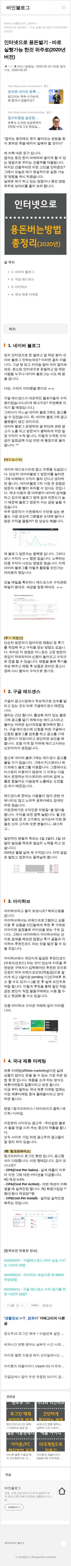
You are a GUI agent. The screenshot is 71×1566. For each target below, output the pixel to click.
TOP (63, 1543)
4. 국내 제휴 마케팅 (24, 294)
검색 (55, 7)
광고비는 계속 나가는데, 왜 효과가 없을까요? (23, 98)
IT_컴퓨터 (30, 1318)
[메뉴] (64, 7)
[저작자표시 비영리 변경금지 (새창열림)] (47, 1305)
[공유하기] (17, 1305)
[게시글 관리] (22, 1305)
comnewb (51, 1557)
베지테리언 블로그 (14, 1543)
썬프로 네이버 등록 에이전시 (24, 92)
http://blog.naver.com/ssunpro (25, 86)
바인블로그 (18, 7)
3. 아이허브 (19, 287)
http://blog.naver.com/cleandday (26, 112)
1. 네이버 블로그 (22, 272)
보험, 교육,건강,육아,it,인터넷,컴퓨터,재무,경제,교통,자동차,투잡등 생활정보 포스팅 (28, 1496)
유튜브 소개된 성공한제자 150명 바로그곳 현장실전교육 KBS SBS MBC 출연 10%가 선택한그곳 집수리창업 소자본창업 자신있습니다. (24, 125)
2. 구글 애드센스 (22, 279)
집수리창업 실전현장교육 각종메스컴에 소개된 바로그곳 (23, 118)
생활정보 (12, 1318)
